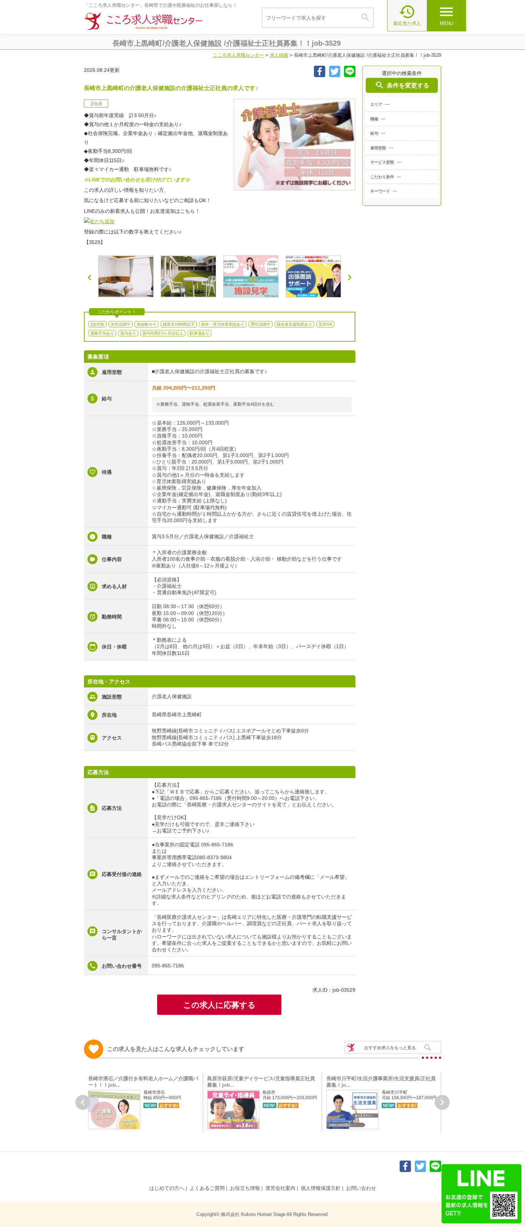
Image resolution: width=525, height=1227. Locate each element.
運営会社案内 (280, 1188)
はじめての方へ (166, 1188)
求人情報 (279, 55)
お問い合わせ (361, 1188)
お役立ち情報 (245, 1188)
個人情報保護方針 (321, 1188)
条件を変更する (401, 85)
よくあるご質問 (207, 1188)
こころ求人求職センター (238, 55)
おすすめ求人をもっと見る (390, 1047)
